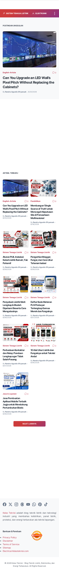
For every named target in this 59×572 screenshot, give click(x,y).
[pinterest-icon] (40, 505)
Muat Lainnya (29, 424)
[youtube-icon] (28, 505)
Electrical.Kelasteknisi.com (16, 551)
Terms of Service (11, 544)
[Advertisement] (29, 135)
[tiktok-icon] (46, 505)
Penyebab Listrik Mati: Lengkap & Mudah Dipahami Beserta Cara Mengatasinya (14, 307)
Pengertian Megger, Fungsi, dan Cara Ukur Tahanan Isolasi (42, 260)
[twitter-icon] (10, 505)
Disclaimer (8, 540)
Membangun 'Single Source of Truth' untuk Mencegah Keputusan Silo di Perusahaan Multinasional (42, 212)
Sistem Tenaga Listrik (12, 252)
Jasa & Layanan (9, 394)
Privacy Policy (10, 537)
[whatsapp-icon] (34, 505)
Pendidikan (35, 201)
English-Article (9, 72)
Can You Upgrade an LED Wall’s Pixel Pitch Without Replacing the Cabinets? (28, 82)
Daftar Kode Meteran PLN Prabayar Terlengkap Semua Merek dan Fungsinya (41, 307)
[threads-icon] (22, 505)
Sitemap (7, 547)
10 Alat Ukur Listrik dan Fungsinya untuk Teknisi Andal (43, 353)
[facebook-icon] (4, 505)
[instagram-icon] (16, 505)
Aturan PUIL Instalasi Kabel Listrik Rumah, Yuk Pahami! (15, 260)
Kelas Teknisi (9, 513)
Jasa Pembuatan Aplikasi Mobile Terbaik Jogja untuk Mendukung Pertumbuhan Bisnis (15, 403)
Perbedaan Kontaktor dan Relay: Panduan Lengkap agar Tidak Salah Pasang (14, 355)
